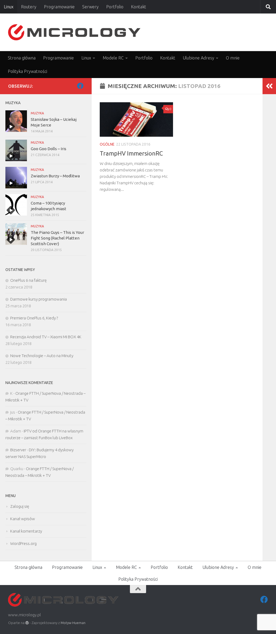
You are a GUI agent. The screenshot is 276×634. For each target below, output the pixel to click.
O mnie (233, 57)
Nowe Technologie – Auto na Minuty (41, 355)
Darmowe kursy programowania (38, 299)
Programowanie (59, 6)
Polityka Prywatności (27, 71)
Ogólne (107, 144)
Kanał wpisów (22, 518)
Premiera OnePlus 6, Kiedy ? (34, 318)
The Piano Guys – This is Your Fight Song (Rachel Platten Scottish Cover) (57, 238)
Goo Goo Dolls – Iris (48, 148)
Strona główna (22, 57)
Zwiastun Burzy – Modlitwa (55, 176)
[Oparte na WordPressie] (27, 623)
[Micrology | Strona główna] (74, 32)
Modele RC (113, 57)
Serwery (90, 6)
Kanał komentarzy (26, 531)
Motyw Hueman (73, 623)
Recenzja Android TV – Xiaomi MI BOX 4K (45, 336)
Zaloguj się (19, 506)
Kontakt (138, 6)
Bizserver (18, 450)
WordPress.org (23, 543)
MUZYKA (37, 113)
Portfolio (114, 6)
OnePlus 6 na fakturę (28, 280)
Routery (28, 6)
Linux (8, 6)
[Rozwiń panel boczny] (269, 86)
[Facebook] (80, 86)
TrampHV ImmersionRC (131, 153)
